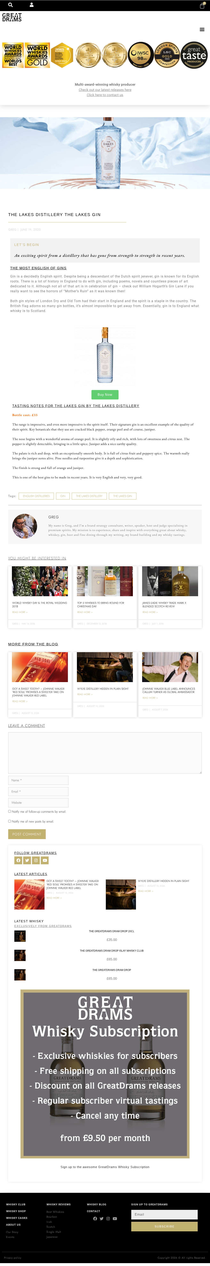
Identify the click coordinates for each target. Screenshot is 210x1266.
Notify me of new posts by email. (33, 821)
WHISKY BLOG (96, 1204)
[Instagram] (108, 1219)
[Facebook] (95, 1219)
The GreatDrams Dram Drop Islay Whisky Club (112, 950)
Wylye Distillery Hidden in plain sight (103, 689)
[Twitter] (102, 1219)
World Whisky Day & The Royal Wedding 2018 (39, 604)
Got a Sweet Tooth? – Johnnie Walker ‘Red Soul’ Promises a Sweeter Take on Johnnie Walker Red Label (38, 692)
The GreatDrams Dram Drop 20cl (111, 931)
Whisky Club (15, 1204)
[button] (202, 29)
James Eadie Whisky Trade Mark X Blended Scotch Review (164, 604)
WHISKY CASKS (16, 1217)
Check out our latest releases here (105, 90)
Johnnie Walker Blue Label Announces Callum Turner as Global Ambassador (169, 690)
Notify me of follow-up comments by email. (39, 811)
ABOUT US (13, 1224)
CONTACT (93, 1211)
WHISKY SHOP (16, 1211)
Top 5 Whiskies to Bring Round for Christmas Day (100, 604)
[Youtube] (115, 1219)
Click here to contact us (105, 95)
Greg (12, 229)
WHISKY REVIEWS (59, 1204)
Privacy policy (12, 1258)
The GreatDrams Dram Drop (111, 970)
